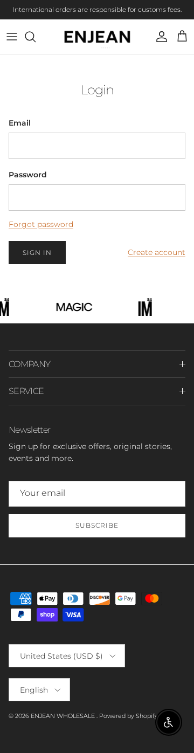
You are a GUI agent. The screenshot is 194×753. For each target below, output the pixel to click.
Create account (156, 252)
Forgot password (41, 224)
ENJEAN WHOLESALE (63, 716)
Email (20, 123)
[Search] (35, 37)
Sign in (37, 252)
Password (28, 174)
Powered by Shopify (128, 716)
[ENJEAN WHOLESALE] (97, 37)
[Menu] (12, 37)
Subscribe (97, 525)
